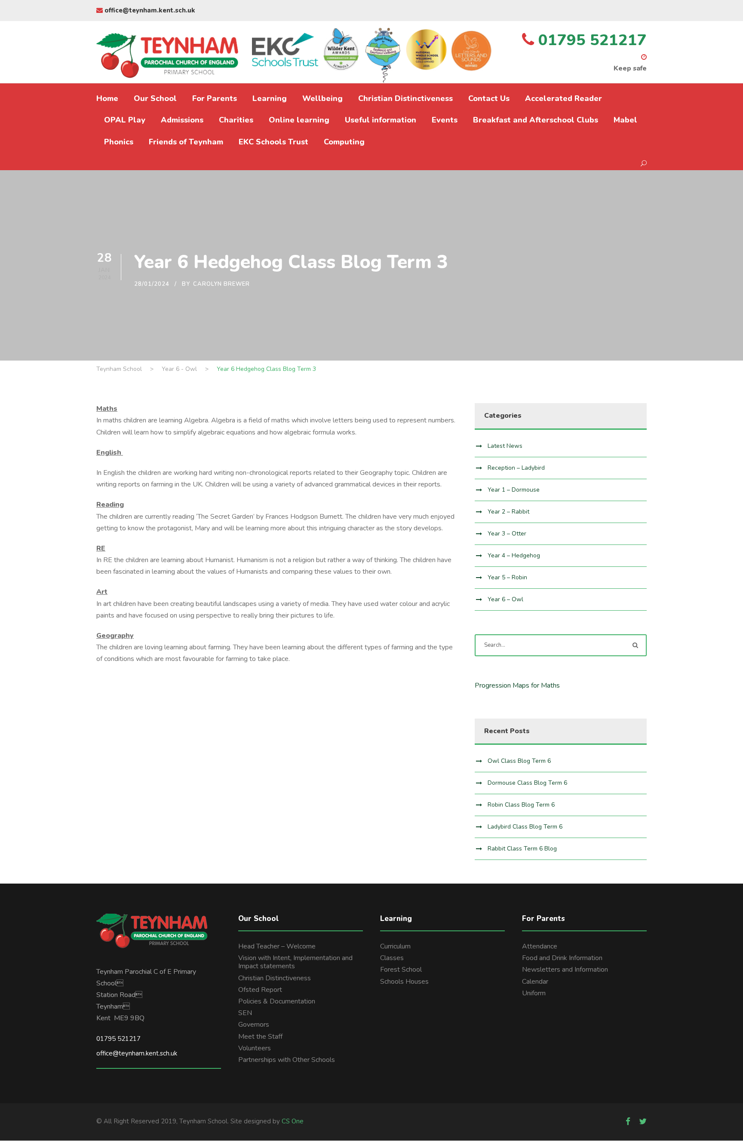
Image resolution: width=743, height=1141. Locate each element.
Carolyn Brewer (221, 284)
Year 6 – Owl (505, 599)
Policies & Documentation (276, 1001)
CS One (293, 1121)
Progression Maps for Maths (517, 685)
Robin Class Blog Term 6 (521, 805)
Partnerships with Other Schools (286, 1060)
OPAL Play (124, 120)
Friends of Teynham (186, 142)
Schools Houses (404, 981)
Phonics (118, 142)
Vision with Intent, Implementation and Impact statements (295, 962)
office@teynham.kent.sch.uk (149, 10)
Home (107, 98)
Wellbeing (322, 98)
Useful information (380, 120)
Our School (155, 98)
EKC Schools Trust (273, 142)
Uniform (534, 993)
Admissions (182, 120)
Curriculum (395, 946)
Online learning (299, 120)
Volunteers (254, 1048)
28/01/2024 (151, 284)
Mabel (625, 120)
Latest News (505, 446)
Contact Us (489, 98)
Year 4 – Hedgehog (514, 555)
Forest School (401, 969)
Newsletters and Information (565, 969)
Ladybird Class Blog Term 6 (525, 827)
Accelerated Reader (563, 98)
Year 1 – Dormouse (514, 490)
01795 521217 (118, 1038)
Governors (253, 1024)
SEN (245, 1013)
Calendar (535, 981)
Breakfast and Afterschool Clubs (535, 120)
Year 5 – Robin (507, 577)
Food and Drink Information (562, 958)
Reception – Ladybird (516, 468)
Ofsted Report (260, 989)
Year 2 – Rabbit (508, 512)
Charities (236, 120)
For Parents (214, 98)
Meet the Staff (260, 1036)
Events (444, 120)
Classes (392, 958)
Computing (344, 142)
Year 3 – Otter (507, 533)
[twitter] (643, 1121)
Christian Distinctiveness (405, 98)
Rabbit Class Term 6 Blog (522, 848)
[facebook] (628, 1121)
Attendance (539, 946)
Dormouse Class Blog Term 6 (527, 783)
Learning (269, 98)
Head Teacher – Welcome (277, 946)
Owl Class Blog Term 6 (519, 761)
